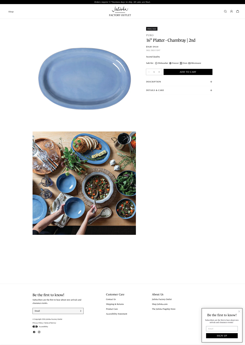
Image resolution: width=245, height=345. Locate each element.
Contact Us (111, 299)
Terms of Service (50, 323)
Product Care (112, 309)
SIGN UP (222, 335)
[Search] (225, 11)
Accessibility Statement (116, 314)
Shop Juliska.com (160, 304)
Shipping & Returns (115, 304)
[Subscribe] (80, 311)
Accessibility (43, 327)
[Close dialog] (239, 311)
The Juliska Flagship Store (163, 309)
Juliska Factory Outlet (162, 299)
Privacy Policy (38, 323)
